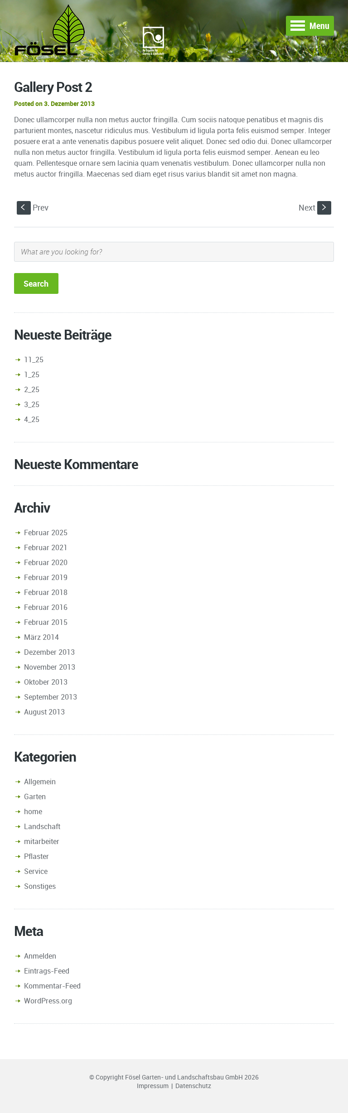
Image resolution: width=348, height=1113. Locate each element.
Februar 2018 (46, 592)
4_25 (31, 419)
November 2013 (49, 667)
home (33, 811)
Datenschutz (193, 1085)
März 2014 (41, 637)
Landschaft (42, 826)
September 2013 (50, 697)
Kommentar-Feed (52, 986)
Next (313, 207)
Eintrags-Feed (46, 971)
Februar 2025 (46, 532)
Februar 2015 (46, 622)
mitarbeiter (41, 841)
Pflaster (36, 856)
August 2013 (44, 712)
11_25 (34, 360)
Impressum (153, 1085)
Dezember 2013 (49, 652)
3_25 (31, 404)
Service (36, 871)
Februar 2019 (46, 577)
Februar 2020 (46, 562)
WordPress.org (48, 1001)
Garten (35, 796)
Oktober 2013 (46, 682)
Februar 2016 (46, 607)
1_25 (31, 374)
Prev (34, 207)
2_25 (31, 389)
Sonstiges (40, 886)
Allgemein (40, 782)
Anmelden (40, 956)
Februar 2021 (46, 547)
